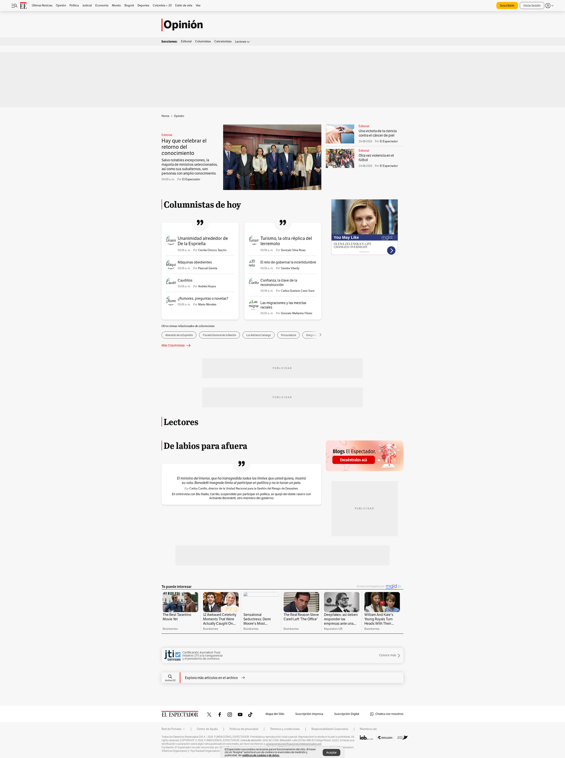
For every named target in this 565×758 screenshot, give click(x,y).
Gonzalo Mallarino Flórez (296, 313)
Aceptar (331, 752)
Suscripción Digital (346, 714)
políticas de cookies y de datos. (261, 755)
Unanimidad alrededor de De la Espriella (203, 241)
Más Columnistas (173, 345)
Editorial (167, 135)
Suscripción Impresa (309, 714)
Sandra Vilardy (290, 268)
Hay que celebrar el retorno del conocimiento (184, 146)
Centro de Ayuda (207, 729)
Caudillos (185, 280)
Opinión (183, 25)
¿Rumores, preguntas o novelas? (203, 298)
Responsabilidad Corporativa (329, 729)
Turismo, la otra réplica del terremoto (286, 241)
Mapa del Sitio (275, 714)
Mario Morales (207, 304)
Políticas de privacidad (244, 729)
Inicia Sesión (532, 6)
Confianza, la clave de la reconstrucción (278, 282)
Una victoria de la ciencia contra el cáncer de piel (378, 133)
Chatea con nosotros (389, 714)
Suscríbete (507, 6)
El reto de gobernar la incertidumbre (288, 262)
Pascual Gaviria (207, 268)
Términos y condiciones (285, 729)
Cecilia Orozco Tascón (212, 250)
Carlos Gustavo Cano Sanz (298, 291)
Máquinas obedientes (195, 262)
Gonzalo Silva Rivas (293, 250)
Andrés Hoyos (207, 286)
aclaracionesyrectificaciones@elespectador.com (294, 743)
